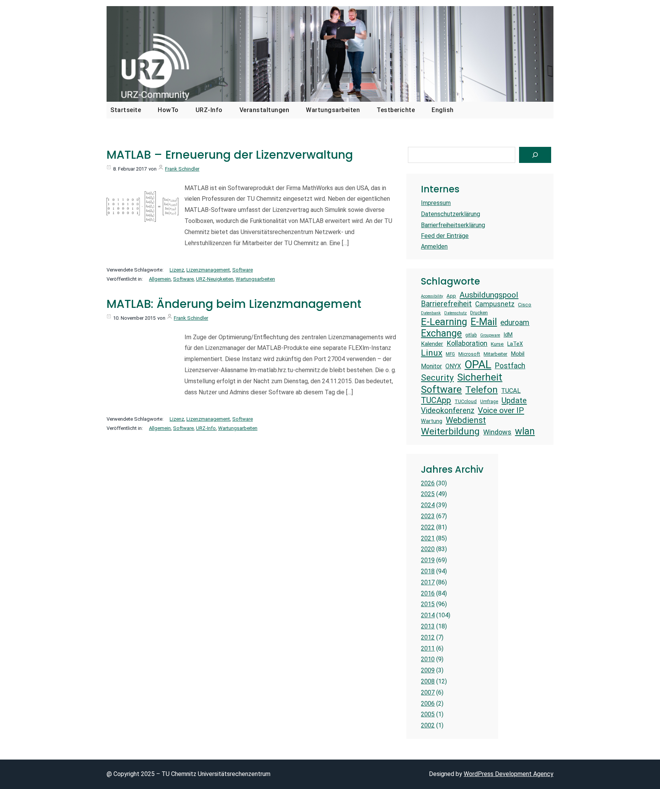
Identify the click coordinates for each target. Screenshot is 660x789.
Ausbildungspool (488, 294)
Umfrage (489, 401)
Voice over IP (501, 410)
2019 (428, 560)
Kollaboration (466, 343)
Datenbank (431, 313)
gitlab (471, 335)
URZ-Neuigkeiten (214, 279)
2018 (428, 571)
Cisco (524, 304)
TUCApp (436, 400)
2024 (428, 505)
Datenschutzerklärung (450, 214)
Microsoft (469, 354)
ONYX (453, 366)
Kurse (497, 344)
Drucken (479, 313)
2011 (428, 648)
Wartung (431, 421)
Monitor (431, 366)
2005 (428, 714)
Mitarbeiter (495, 354)
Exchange (441, 333)
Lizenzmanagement (208, 270)
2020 (428, 549)
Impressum (436, 203)
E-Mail (484, 321)
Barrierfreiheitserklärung (453, 225)
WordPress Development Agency (508, 774)
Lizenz (177, 270)
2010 (428, 659)
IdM (508, 335)
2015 (428, 604)
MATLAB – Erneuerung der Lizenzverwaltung (230, 155)
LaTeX (515, 344)
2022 (428, 527)
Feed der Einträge (445, 235)
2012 (428, 637)
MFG (450, 354)
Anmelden (434, 246)
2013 (428, 626)
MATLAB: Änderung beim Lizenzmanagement (234, 304)
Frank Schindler (182, 169)
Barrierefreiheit (446, 303)
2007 (428, 692)
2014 (428, 615)
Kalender (432, 343)
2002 (428, 725)
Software (242, 270)
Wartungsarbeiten (255, 279)
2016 (428, 593)
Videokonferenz (447, 410)
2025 (428, 494)
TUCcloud (466, 401)
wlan (525, 431)
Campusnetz (494, 304)
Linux (431, 353)
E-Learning (444, 321)
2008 (428, 681)
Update (514, 400)
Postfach (510, 365)
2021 (428, 538)
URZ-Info (206, 428)
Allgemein (160, 279)
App (451, 296)
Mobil (517, 353)
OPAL (477, 364)
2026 (428, 483)
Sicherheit (479, 377)
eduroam (514, 322)
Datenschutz (455, 313)
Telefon (481, 389)
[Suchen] (535, 155)
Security (437, 378)
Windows (497, 432)
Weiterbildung (450, 431)
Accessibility (432, 296)
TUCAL (511, 390)
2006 (428, 703)
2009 (428, 670)
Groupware (490, 335)
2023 (428, 516)
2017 (428, 582)
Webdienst (466, 420)
